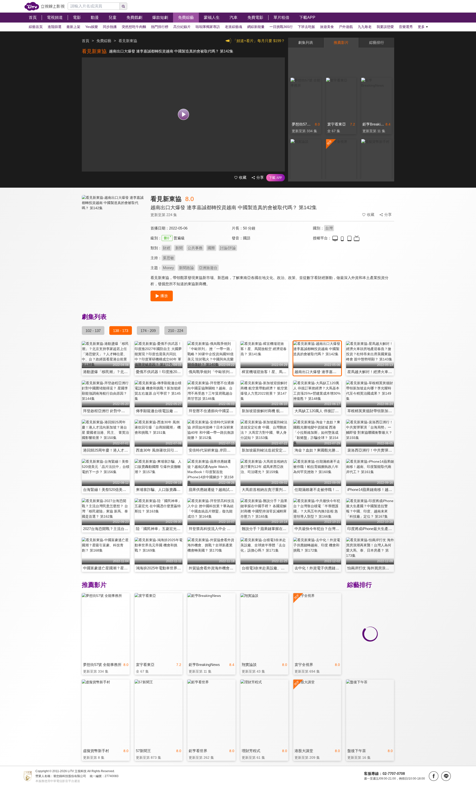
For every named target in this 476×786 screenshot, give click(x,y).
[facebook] (434, 776)
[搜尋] (123, 6)
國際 (211, 248)
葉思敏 (168, 258)
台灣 (329, 228)
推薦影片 (341, 42)
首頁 (85, 41)
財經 (166, 248)
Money (168, 268)
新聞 (179, 248)
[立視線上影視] (44, 6)
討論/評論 (228, 248)
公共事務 (195, 248)
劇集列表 (305, 42)
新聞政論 (186, 268)
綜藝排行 (376, 42)
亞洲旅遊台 (208, 268)
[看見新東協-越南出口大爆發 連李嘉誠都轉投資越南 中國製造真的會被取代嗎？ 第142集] (113, 239)
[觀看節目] (183, 114)
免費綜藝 (103, 41)
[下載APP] (275, 177)
